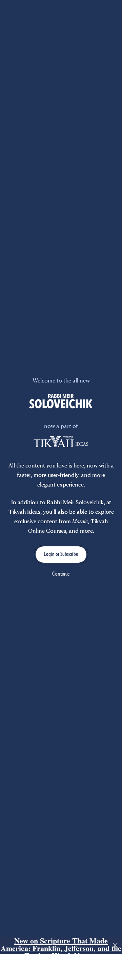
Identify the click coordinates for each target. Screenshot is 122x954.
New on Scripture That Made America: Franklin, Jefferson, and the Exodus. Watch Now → (61, 945)
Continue (60, 574)
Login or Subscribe (61, 554)
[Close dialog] (115, 945)
